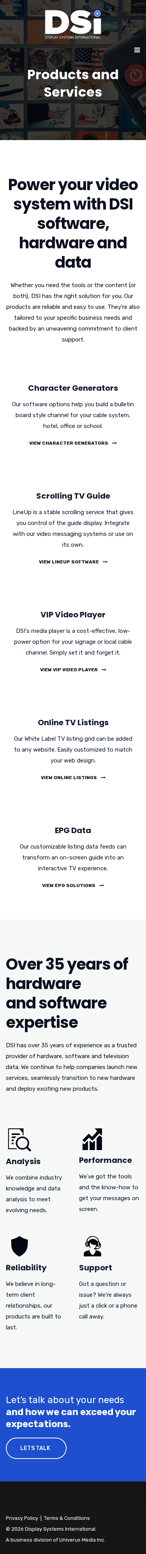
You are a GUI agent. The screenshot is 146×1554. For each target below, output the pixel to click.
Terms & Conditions (67, 1518)
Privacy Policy (22, 1518)
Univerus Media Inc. (82, 1540)
